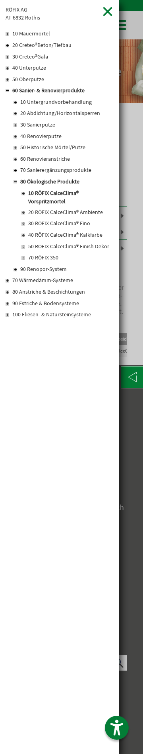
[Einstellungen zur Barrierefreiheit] (117, 728)
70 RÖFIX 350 (43, 257)
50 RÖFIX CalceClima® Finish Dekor (68, 246)
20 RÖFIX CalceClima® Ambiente (65, 212)
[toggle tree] (60, 34)
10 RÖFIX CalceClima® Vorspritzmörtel (53, 197)
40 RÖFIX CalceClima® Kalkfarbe (65, 234)
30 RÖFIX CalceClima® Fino (59, 223)
